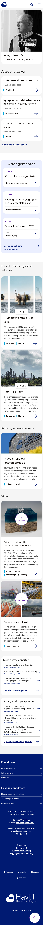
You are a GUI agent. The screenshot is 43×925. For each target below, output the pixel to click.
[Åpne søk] (32, 4)
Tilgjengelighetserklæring (21, 853)
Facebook (9, 872)
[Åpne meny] (39, 4)
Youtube (36, 872)
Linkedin (22, 872)
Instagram (22, 878)
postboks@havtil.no (25, 823)
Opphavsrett (21, 848)
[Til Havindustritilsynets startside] (4, 4)
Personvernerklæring (21, 851)
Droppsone (21, 845)
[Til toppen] (34, 918)
